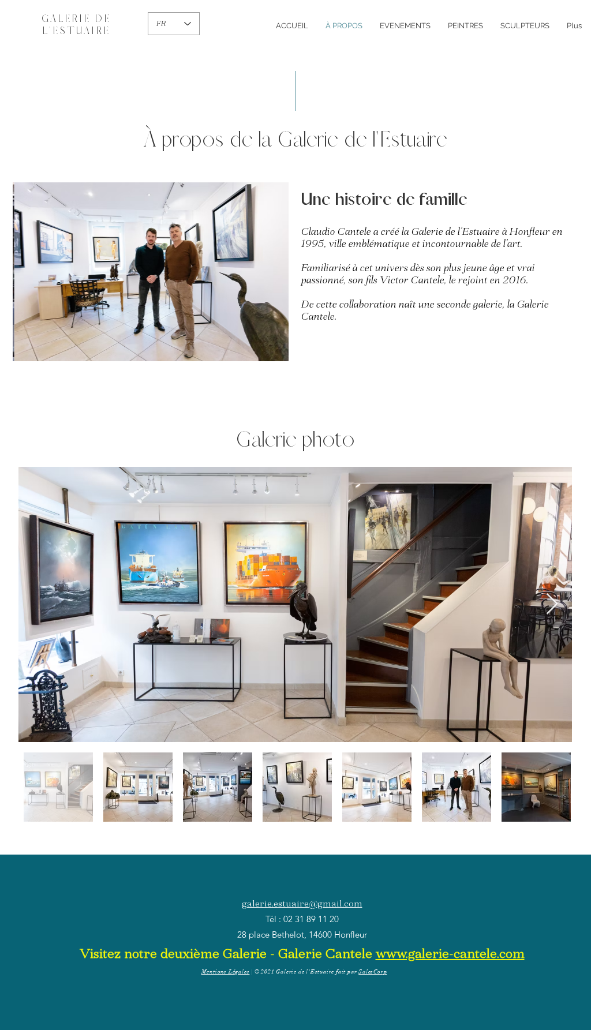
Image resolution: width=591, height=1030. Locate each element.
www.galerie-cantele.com (450, 953)
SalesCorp (372, 971)
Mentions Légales (225, 971)
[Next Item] (552, 604)
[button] (151, 271)
